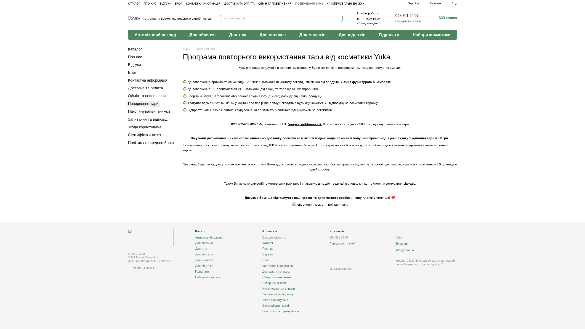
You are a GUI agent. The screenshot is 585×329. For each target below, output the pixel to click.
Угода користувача (144, 127)
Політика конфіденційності (152, 143)
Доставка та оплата (239, 3)
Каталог (134, 3)
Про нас (150, 3)
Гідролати (389, 34)
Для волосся (273, 34)
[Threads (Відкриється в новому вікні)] (401, 3)
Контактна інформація (203, 3)
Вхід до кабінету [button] (273, 237)
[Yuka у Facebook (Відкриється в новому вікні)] (388, 3)
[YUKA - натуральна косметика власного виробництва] (151, 237)
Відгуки (165, 3)
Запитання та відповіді (148, 119)
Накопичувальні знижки (345, 3)
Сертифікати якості (145, 135)
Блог (178, 3)
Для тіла (237, 34)
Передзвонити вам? (408, 21)
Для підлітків (352, 34)
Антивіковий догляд (155, 34)
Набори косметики (431, 34)
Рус (417, 3)
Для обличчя (202, 34)
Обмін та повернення (275, 3)
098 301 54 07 (407, 16)
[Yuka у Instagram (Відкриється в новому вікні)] (395, 3)
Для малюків (312, 34)
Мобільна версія (143, 268)
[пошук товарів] (339, 18)
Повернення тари (309, 3)
